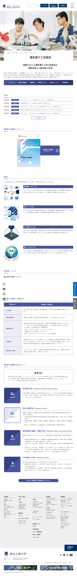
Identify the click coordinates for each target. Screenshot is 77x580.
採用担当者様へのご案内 (65, 500)
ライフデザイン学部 (23, 518)
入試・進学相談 (49, 512)
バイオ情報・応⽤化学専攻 (38, 507)
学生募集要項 (48, 503)
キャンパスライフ (65, 511)
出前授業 (47, 514)
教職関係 (34, 526)
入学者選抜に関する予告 (50, 498)
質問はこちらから (75, 303)
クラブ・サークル (64, 522)
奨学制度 (62, 526)
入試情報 (48, 496)
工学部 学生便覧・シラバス (13, 277)
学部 (21, 52)
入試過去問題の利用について (51, 518)
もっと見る (38, 117)
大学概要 (6, 496)
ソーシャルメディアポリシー (30, 562)
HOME (8, 52)
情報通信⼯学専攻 (36, 504)
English (70, 562)
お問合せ (63, 5)
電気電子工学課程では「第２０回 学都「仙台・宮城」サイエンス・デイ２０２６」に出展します (41, 109)
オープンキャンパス (50, 511)
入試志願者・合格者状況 (50, 509)
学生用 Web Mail (48, 562)
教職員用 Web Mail (57, 562)
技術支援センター (64, 519)
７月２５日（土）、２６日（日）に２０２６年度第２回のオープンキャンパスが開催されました (40, 106)
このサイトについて (9, 562)
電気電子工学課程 (22, 504)
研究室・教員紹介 (37, 534)
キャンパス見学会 (49, 515)
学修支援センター (64, 520)
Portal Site (65, 562)
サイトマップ (40, 562)
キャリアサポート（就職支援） (66, 498)
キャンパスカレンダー (65, 515)
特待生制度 (48, 508)
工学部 (25, 52)
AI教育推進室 (36, 529)
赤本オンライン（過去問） (51, 516)
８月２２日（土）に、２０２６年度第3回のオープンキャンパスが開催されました (37, 99)
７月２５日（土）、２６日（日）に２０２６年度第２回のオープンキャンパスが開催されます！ (40, 113)
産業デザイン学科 (22, 520)
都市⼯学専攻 (35, 505)
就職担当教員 (63, 501)
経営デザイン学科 (22, 523)
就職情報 (63, 496)
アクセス (44, 5)
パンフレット (54, 6)
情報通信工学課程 (22, 505)
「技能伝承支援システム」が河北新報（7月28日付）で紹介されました (35, 103)
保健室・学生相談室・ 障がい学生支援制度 (65, 517)
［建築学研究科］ (36, 511)
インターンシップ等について (66, 503)
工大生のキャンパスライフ (66, 523)
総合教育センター (37, 523)
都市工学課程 (21, 507)
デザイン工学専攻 (36, 519)
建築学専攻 (35, 512)
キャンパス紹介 (64, 514)
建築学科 (20, 515)
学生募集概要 (48, 501)
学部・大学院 (15, 52)
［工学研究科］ (35, 501)
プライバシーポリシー (19, 562)
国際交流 (62, 527)
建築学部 (21, 513)
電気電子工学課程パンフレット (48, 150)
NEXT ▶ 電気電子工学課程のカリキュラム (38, 480)
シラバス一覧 (36, 537)
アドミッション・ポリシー (51, 500)
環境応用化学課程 (22, 508)
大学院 (34, 499)
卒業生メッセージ (64, 504)
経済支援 (47, 507)
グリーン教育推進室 (37, 531)
